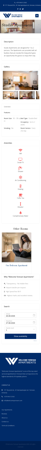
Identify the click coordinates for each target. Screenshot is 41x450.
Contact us (5, 422)
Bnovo (35, 340)
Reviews (4, 414)
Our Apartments (7, 410)
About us (4, 418)
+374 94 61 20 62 (21, 3)
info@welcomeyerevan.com (13, 400)
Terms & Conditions (8, 426)
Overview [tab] (7, 107)
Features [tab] (7, 112)
